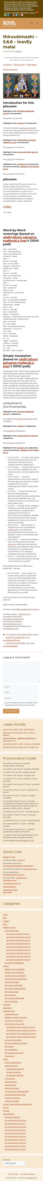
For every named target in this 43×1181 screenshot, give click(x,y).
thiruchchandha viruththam (16, 1043)
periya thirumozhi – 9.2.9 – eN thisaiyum (18, 729)
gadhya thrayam (11, 1066)
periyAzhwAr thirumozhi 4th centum (21, 1037)
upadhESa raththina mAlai (15, 1095)
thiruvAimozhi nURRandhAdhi (17, 1091)
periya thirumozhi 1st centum (18, 934)
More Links (7, 892)
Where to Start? (18, 2)
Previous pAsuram (10, 69)
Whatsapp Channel (11, 8)
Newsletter (25, 13)
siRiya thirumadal (11, 992)
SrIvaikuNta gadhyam (15, 1075)
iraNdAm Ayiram (9, 927)
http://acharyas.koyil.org (12, 624)
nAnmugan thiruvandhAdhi (16, 979)
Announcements (25, 8)
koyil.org (21, 860)
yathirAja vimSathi (12, 1101)
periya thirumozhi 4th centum (18, 944)
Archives (6, 1160)
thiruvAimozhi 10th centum (16, 1120)
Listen (7, 206)
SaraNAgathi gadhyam (15, 1069)
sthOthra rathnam (12, 1088)
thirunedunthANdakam (14, 963)
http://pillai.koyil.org (10, 629)
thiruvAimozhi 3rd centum (15, 1130)
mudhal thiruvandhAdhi (14, 972)
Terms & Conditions (27, 1174)
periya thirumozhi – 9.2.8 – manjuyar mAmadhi (21, 744)
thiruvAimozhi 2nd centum (15, 1127)
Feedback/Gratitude (11, 10)
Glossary (6, 921)
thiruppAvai (9, 1056)
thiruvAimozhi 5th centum (28, 635)
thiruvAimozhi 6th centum (15, 1140)
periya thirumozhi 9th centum (18, 960)
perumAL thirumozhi (13, 1040)
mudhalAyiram (9, 1011)
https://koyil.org (24, 614)
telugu (6, 1108)
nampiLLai (21, 164)
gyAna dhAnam (32, 6)
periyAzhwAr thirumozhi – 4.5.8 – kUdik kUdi (20, 747)
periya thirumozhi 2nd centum (18, 937)
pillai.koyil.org (21, 878)
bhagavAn (12, 544)
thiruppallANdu (11, 1050)
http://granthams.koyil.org (13, 619)
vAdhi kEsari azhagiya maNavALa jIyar (19, 238)
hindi (5, 924)
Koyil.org (7, 2)
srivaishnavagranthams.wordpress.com (18, 866)
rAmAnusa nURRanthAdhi (15, 989)
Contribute (15, 13)
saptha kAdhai (10, 1085)
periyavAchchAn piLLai (27, 152)
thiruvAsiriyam (10, 995)
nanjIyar (20, 123)
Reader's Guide (28, 841)
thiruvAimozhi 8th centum (15, 1146)
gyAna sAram (10, 1079)
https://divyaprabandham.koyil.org (25, 609)
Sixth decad (31, 65)
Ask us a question (26, 10)
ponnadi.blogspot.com (12, 883)
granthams (8, 6)
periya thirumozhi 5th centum (18, 947)
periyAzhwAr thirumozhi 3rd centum (21, 1034)
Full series (7, 65)
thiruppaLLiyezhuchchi (14, 1053)
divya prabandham (29, 4)
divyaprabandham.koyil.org (14, 875)
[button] (31, 23)
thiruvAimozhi (11, 635)
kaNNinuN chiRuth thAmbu (16, 1018)
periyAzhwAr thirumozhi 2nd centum (21, 1030)
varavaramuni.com (10, 890)
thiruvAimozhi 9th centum (15, 1149)
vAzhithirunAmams (12, 1098)
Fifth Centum (19, 65)
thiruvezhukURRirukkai (14, 998)
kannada (6, 1005)
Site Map (22, 6)
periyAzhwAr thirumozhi (14, 1024)
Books (15, 6)
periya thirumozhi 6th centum (18, 950)
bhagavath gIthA (15, 4)
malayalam (7, 1008)
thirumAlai (9, 1046)
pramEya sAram (11, 1082)
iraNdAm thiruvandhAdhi (15, 969)
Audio (5, 915)
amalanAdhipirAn (11, 1014)
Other (5, 1059)
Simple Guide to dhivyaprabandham (17, 1104)
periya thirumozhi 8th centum (18, 956)
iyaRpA (5, 966)
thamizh (6, 1111)
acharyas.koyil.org (30, 869)
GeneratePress (31, 1178)
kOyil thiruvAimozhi (12, 1117)
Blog (5, 918)
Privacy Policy (13, 1174)
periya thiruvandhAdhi (14, 985)
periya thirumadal (12, 982)
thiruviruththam (11, 1001)
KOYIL (9, 22)
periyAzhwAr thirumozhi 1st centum (20, 1027)
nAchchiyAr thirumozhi (14, 1021)
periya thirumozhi (12, 931)
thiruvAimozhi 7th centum (15, 1143)
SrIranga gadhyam (13, 1072)
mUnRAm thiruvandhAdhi (15, 976)
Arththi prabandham (13, 1063)
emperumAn (13, 530)
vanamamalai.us (9, 887)
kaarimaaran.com (10, 880)
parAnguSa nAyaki (27, 128)
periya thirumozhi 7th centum (18, 953)
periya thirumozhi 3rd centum (18, 940)
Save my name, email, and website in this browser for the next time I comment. (21, 704)
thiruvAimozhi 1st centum (15, 1124)
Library (32, 13)
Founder (7, 13)
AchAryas (28, 2)
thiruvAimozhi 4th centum (15, 1133)
